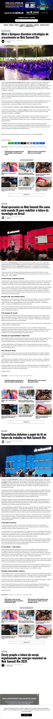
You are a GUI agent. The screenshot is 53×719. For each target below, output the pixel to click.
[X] (23, 143)
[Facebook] (36, 143)
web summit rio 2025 (28, 375)
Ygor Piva (9, 218)
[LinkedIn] (17, 143)
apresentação (20, 266)
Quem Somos (32, 17)
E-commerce (22, 25)
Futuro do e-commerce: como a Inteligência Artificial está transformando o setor (28, 107)
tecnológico (4, 482)
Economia (6, 25)
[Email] (29, 143)
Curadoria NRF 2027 (29, 26)
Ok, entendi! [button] (26, 715)
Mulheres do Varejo (44, 25)
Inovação (16, 25)
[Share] (42, 143)
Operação (11, 25)
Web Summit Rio (13, 263)
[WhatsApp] (11, 143)
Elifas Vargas (9, 665)
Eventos (21, 26)
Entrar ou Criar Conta (44, 12)
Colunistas (36, 25)
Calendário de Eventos (23, 17)
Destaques (11, 375)
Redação (9, 41)
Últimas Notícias (18, 375)
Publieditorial (29, 25)
